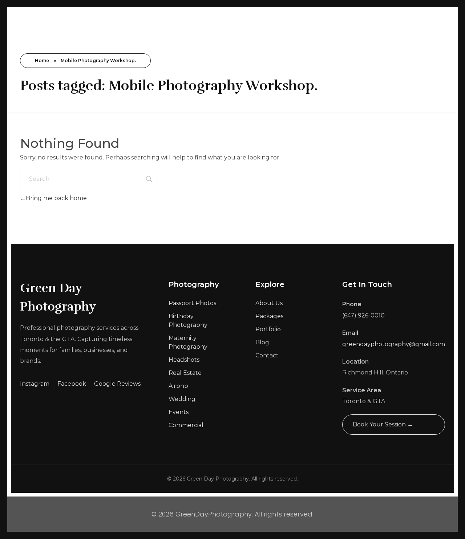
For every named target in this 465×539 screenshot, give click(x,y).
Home (42, 60)
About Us (269, 303)
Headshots (184, 359)
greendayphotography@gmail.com (393, 344)
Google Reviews (117, 383)
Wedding (182, 399)
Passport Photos (192, 303)
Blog (262, 342)
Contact (267, 355)
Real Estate (185, 372)
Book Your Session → (383, 424)
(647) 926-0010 (363, 315)
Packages (269, 316)
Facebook (71, 383)
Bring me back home (56, 198)
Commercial (186, 425)
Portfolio (268, 329)
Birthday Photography (188, 320)
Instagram (34, 383)
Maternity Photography (188, 342)
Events (179, 412)
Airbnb (178, 385)
